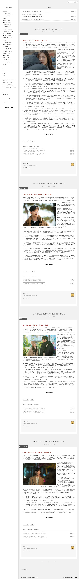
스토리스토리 (7, 61)
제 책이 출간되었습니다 (7, 84)
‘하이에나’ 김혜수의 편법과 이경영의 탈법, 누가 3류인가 (33, 283)
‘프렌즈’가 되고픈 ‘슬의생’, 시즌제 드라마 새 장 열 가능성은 (33, 153)
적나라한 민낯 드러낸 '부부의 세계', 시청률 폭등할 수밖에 (33, 412)
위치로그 (4, 73)
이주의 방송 (7, 24)
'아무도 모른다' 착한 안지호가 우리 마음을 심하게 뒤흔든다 (34, 282)
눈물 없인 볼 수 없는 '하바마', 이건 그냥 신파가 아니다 (33, 536)
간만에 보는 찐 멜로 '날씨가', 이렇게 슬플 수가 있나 (32, 11)
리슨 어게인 (7, 27)
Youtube (33, 577)
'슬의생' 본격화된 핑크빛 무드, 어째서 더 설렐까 (32, 279)
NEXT (55, 561)
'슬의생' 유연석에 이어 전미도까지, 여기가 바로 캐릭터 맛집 (34, 533)
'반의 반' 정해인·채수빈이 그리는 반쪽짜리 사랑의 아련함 (33, 408)
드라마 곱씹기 (8, 15)
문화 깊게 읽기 (7, 59)
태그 (3, 70)
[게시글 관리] (28, 141)
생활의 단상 (7, 53)
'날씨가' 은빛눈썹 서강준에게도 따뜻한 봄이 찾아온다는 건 (33, 16)
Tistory (68, 577)
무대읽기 (6, 55)
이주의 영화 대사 (8, 35)
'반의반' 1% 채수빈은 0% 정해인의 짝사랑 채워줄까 (32, 280)
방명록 (3, 75)
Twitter (27, 577)
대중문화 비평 (7, 26)
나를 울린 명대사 (8, 42)
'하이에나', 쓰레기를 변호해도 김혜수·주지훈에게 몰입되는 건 (34, 537)
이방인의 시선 (5, 92)
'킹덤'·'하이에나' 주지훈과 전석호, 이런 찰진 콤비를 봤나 (33, 534)
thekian (9, 7)
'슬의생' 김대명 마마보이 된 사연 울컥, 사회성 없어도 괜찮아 (34, 284)
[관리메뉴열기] (77, 2)
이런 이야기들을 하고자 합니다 (8, 85)
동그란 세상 (7, 22)
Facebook (30, 577)
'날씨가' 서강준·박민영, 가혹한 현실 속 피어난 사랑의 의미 (33, 14)
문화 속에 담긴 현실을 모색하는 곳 (30, 165)
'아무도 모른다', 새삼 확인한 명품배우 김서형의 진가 (32, 406)
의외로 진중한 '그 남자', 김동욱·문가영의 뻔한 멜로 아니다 (33, 531)
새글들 (4, 40)
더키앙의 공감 (5, 94)
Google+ (36, 577)
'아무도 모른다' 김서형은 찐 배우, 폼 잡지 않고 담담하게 (33, 150)
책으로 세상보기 (8, 57)
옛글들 (5, 11)
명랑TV (7, 20)
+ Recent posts (24, 569)
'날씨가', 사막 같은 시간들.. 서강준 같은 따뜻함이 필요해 (33, 19)
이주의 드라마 (8, 29)
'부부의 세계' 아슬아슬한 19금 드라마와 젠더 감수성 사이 (33, 148)
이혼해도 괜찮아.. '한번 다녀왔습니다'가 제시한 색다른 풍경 (34, 409)
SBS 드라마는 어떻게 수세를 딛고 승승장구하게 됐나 (32, 154)
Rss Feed (22, 577)
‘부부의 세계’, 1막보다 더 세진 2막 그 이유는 (31, 151)
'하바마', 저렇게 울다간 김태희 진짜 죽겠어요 (31, 411)
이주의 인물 (7, 33)
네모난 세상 (7, 13)
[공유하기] (26, 141)
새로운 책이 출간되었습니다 (7, 82)
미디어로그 (4, 71)
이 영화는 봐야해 (8, 31)
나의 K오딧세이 (8, 51)
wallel (76, 577)
